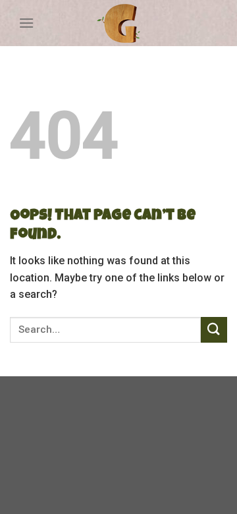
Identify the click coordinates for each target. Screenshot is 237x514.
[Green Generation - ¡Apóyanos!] (118, 23)
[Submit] (214, 330)
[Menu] (26, 23)
